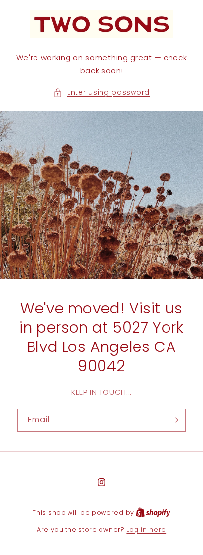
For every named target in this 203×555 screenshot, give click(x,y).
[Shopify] (153, 512)
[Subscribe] (174, 420)
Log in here (146, 529)
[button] (101, 92)
